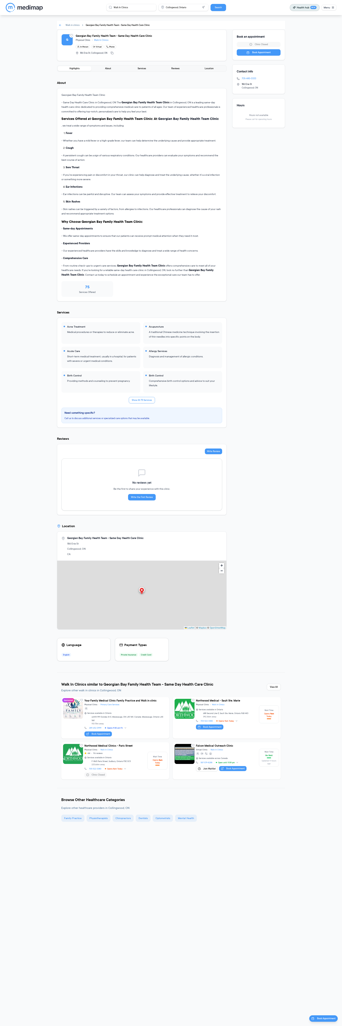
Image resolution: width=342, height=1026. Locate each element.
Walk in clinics (73, 25)
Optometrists (163, 818)
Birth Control (74, 375)
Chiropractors (123, 818)
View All (274, 686)
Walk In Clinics (101, 40)
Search (218, 7)
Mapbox (203, 627)
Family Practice (73, 818)
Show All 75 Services (142, 400)
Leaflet (190, 627)
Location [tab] (209, 68)
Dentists (143, 818)
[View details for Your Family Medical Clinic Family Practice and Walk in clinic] (115, 718)
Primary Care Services (109, 704)
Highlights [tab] (74, 68)
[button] (142, 591)
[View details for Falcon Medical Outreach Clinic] (227, 760)
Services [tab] (142, 68)
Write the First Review (142, 497)
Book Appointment (261, 52)
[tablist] (142, 68)
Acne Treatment (76, 326)
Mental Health (186, 818)
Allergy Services (158, 351)
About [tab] (108, 68)
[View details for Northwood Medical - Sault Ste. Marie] (227, 718)
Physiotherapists (98, 818)
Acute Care (73, 351)
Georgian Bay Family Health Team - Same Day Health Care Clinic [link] (118, 25)
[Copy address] (112, 53)
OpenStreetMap (218, 627)
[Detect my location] (203, 7)
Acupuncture (156, 326)
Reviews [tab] (175, 68)
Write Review (213, 451)
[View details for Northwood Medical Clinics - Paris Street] (115, 760)
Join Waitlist (209, 768)
